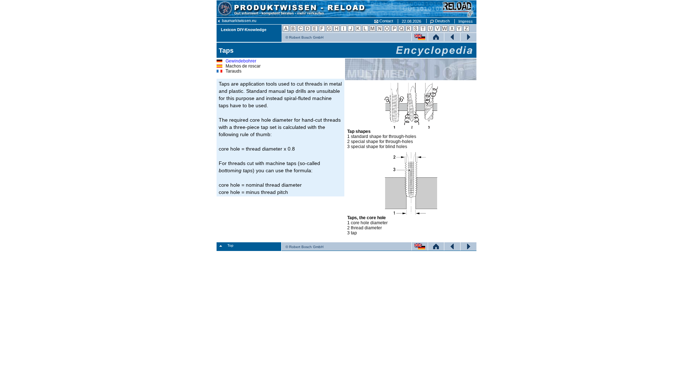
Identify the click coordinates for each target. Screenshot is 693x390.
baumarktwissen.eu (238, 20)
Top (230, 245)
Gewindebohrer (241, 61)
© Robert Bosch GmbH (304, 37)
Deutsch (442, 21)
